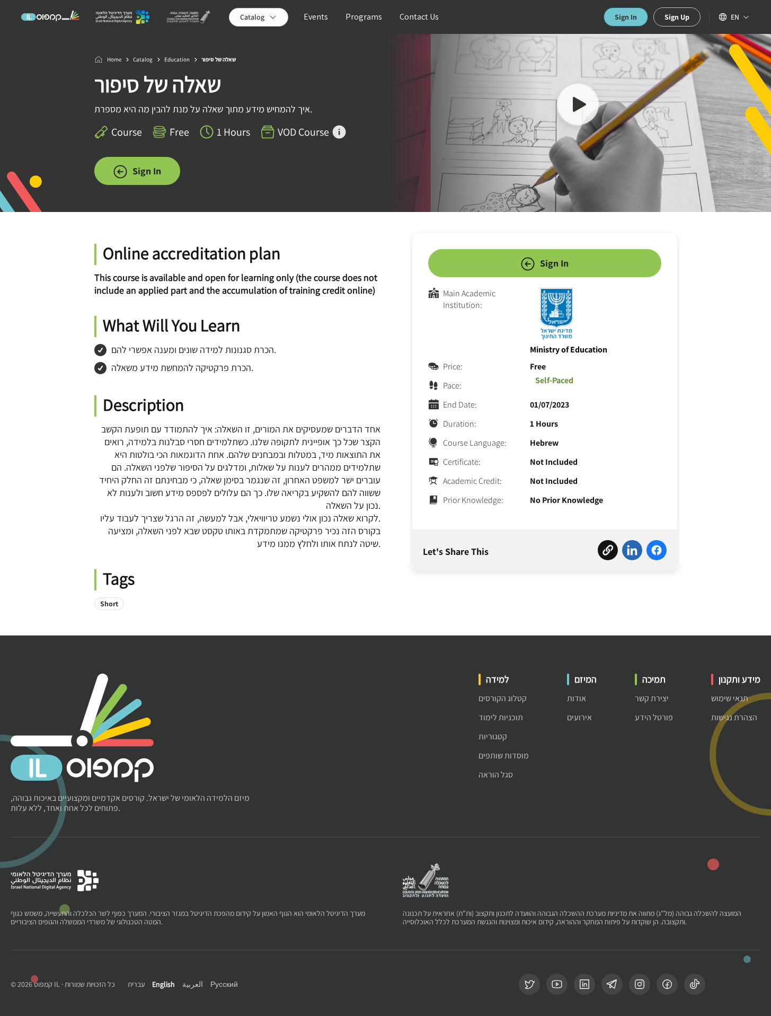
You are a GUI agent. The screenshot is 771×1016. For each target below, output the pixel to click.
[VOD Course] (339, 132)
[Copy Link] (608, 551)
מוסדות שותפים (503, 755)
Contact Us (419, 16)
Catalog (143, 59)
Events (316, 16)
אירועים (579, 717)
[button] (578, 106)
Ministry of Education (568, 349)
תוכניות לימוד (500, 717)
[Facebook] (667, 984)
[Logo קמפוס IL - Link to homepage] (50, 17)
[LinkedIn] (584, 984)
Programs (363, 16)
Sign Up (676, 17)
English (163, 984)
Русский (224, 984)
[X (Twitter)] (529, 984)
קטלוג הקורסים (502, 698)
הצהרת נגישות (734, 717)
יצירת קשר (652, 698)
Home (114, 59)
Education (177, 59)
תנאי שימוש (729, 698)
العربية (192, 984)
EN (735, 17)
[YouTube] (557, 984)
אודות (576, 698)
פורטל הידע (654, 717)
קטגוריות (492, 736)
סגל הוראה (495, 775)
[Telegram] (612, 984)
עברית (136, 984)
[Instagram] (639, 984)
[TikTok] (694, 984)
